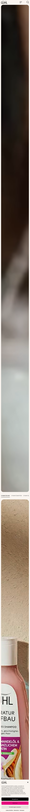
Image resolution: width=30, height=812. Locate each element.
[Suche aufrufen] (28, 2)
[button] (28, 782)
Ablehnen (15, 803)
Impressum (22, 810)
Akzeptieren (15, 799)
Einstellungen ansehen (15, 807)
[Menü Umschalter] (21, 2)
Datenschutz (16, 810)
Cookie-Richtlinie (9, 810)
